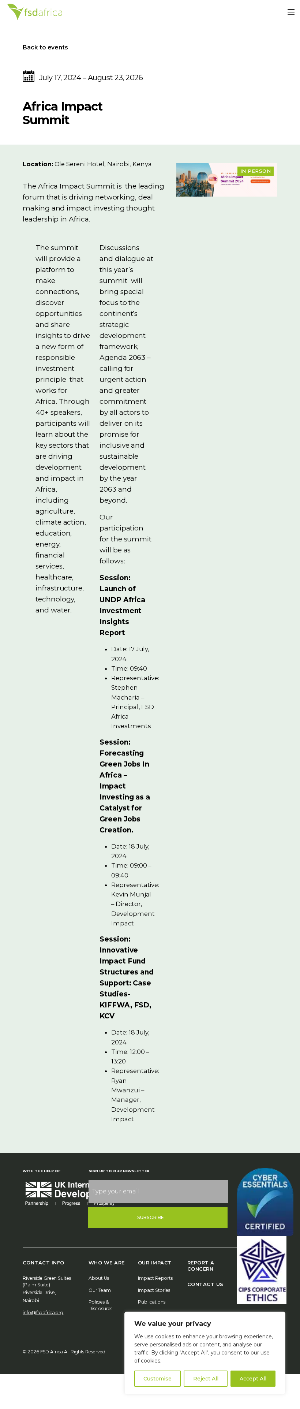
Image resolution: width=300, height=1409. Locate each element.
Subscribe (150, 1217)
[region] (204, 1353)
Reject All (205, 1378)
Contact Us (205, 1284)
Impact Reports (155, 1278)
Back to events (45, 47)
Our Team (100, 1290)
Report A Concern (200, 1266)
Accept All (253, 1378)
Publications (151, 1302)
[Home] (35, 12)
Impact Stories (154, 1290)
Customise (157, 1378)
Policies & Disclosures (100, 1305)
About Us (99, 1278)
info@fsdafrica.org (43, 1312)
